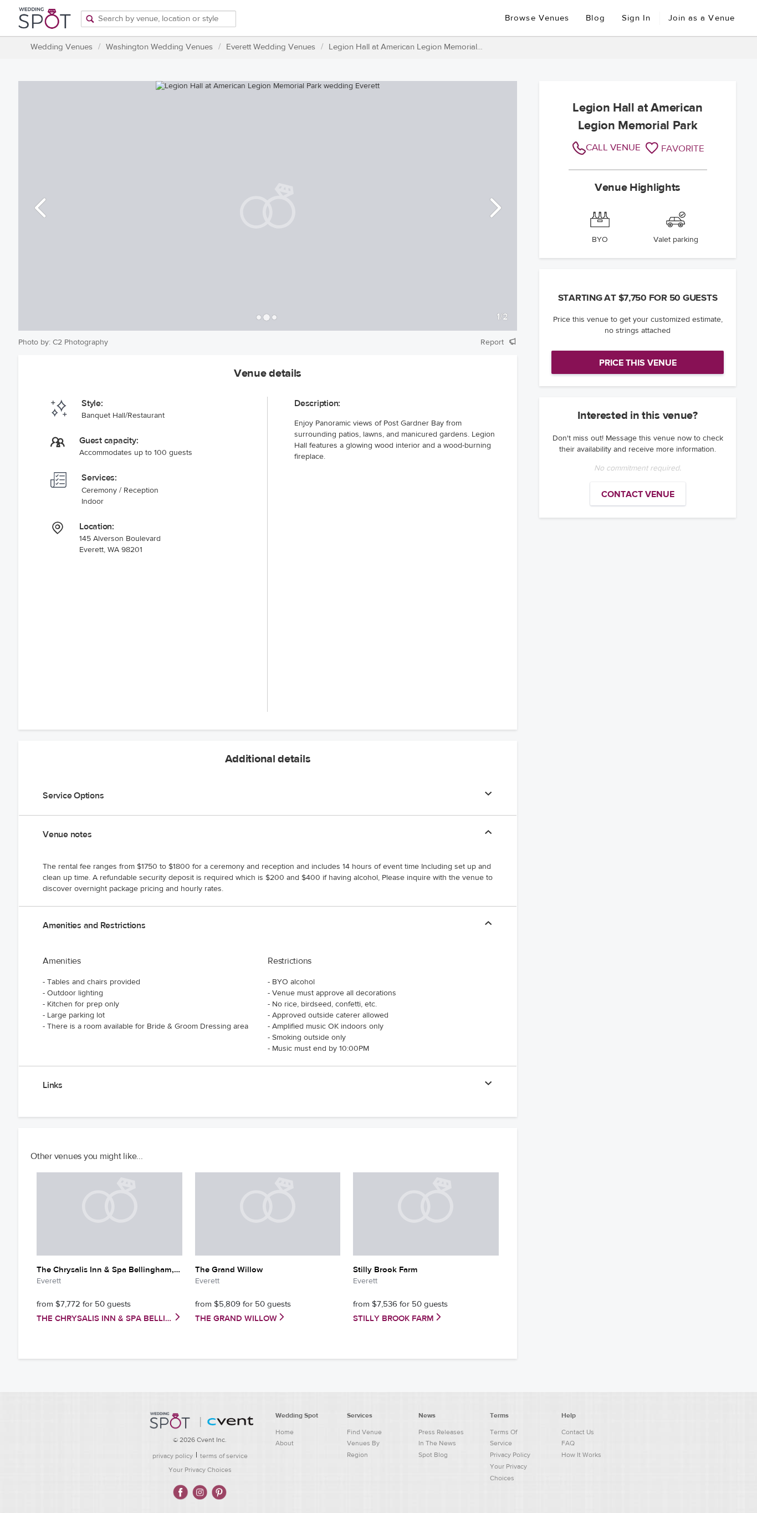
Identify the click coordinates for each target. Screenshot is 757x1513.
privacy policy (172, 1455)
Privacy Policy (510, 1454)
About (284, 1443)
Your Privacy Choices (200, 1469)
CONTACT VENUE (637, 494)
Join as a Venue (701, 18)
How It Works (581, 1454)
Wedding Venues (61, 47)
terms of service (224, 1455)
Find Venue (364, 1432)
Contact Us (577, 1432)
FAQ (568, 1443)
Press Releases (441, 1432)
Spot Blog (433, 1454)
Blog (595, 18)
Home (284, 1432)
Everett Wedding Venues (270, 47)
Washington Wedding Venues (159, 47)
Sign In (636, 18)
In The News (437, 1443)
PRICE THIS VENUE (638, 362)
